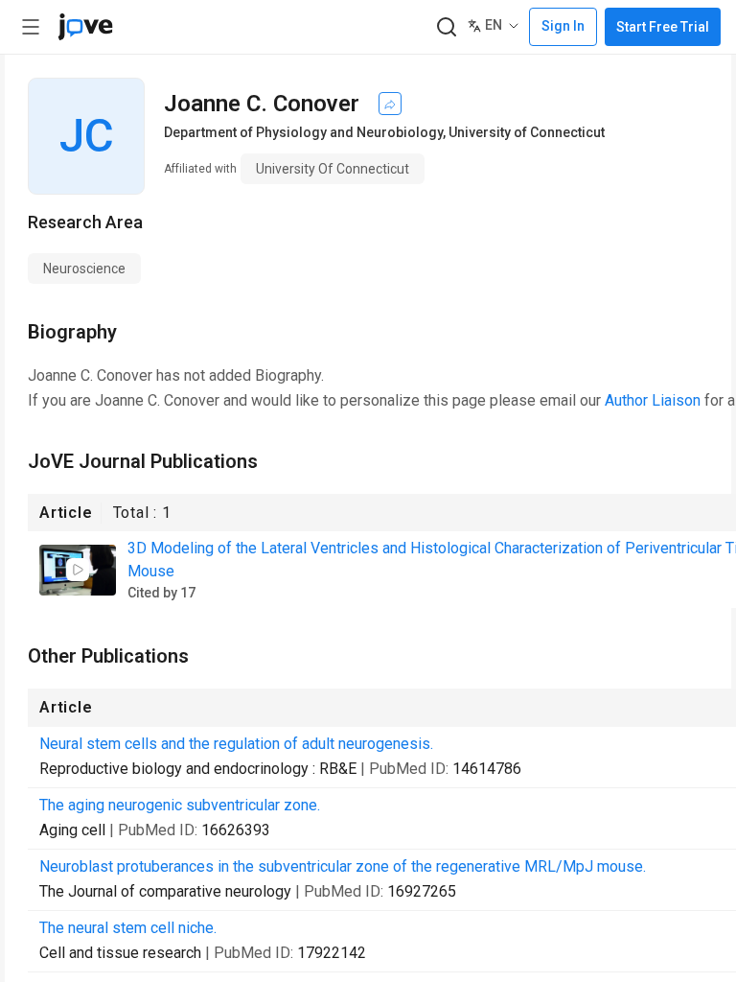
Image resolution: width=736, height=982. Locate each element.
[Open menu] (30, 27)
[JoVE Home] (85, 26)
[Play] (77, 569)
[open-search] (446, 27)
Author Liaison (653, 400)
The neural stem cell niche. (128, 928)
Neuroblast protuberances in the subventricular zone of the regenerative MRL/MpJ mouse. (342, 866)
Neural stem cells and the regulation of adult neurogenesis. (236, 744)
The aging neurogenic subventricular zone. (179, 805)
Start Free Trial (662, 27)
